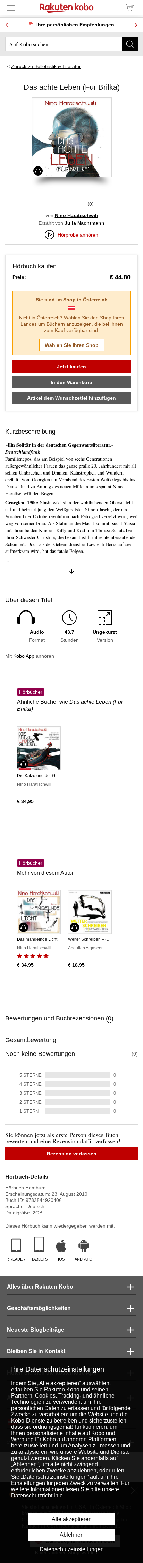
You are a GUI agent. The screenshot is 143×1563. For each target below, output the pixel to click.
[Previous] (7, 25)
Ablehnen (72, 1535)
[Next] (136, 25)
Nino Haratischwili (76, 215)
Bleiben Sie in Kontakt (36, 1351)
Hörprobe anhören (78, 235)
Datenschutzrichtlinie (37, 1495)
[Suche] (130, 44)
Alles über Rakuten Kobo (40, 1287)
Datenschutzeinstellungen (72, 1549)
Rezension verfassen (71, 1153)
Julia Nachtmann (84, 223)
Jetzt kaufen (71, 366)
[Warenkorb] (129, 7)
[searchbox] (71, 44)
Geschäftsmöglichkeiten (39, 1308)
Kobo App (23, 656)
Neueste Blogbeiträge (35, 1330)
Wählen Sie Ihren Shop (72, 345)
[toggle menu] (11, 7)
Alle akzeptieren (72, 1519)
